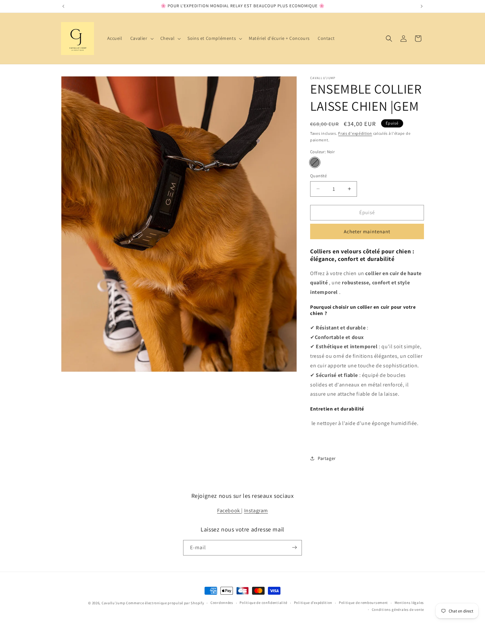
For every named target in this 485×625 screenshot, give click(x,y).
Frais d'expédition (355, 133)
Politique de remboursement (363, 603)
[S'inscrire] (294, 547)
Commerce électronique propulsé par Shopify (165, 603)
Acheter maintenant (367, 231)
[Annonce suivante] (421, 6)
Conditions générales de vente (398, 609)
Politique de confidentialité (263, 603)
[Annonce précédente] (63, 6)
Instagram (256, 510)
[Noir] (314, 162)
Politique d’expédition (313, 603)
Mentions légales (409, 603)
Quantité (318, 176)
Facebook (229, 510)
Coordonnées (221, 603)
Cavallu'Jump (113, 603)
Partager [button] (327, 458)
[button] (141, 38)
